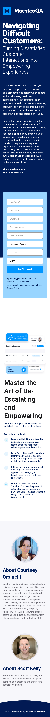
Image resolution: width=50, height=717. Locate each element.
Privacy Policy (13, 288)
